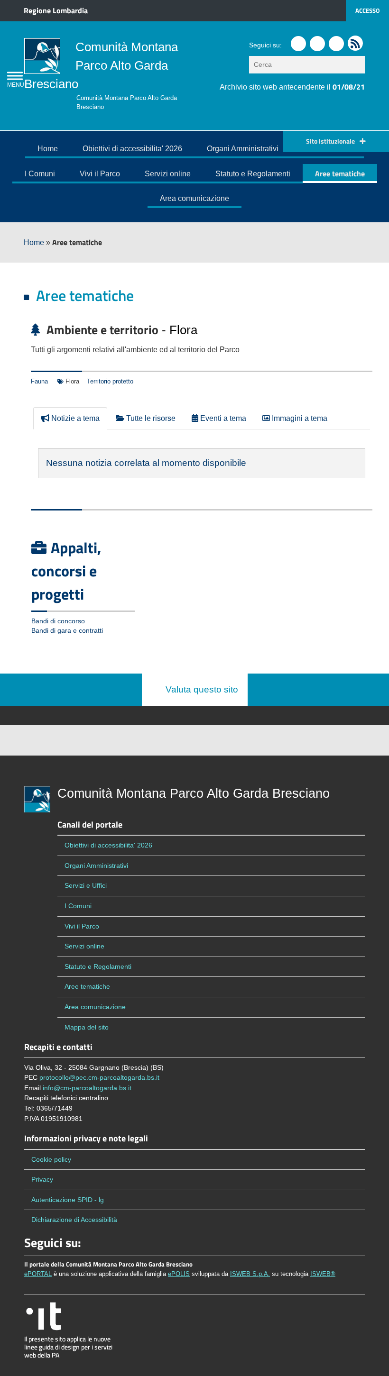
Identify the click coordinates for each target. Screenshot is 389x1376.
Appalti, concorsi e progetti (66, 570)
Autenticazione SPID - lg (67, 1199)
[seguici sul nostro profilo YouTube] (336, 43)
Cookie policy (51, 1159)
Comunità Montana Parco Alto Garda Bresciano (101, 65)
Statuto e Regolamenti (252, 174)
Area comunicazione (194, 198)
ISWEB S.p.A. (250, 1273)
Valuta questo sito (198, 689)
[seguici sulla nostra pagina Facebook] (298, 43)
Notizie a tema (74, 418)
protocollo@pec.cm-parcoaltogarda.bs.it (99, 1077)
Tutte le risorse (150, 418)
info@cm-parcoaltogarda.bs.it (87, 1088)
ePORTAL (38, 1273)
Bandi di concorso (58, 621)
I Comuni (40, 174)
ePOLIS (179, 1273)
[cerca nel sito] (358, 64)
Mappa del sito (87, 1027)
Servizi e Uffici (86, 885)
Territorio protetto (110, 381)
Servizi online (168, 174)
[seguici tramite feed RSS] (355, 43)
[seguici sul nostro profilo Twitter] (317, 43)
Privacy (42, 1179)
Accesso (367, 10)
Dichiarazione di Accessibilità (74, 1219)
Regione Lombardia (56, 10)
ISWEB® (322, 1273)
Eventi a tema (222, 418)
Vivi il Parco (100, 174)
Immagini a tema (298, 418)
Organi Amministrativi (242, 149)
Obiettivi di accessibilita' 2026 (132, 149)
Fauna (39, 381)
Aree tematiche (340, 173)
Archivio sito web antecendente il (292, 87)
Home (47, 149)
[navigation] (15, 75)
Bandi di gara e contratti (67, 630)
